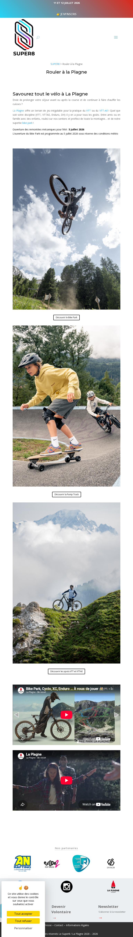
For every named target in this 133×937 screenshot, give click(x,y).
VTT (88, 110)
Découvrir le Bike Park (66, 317)
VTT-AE (103, 110)
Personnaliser (23, 928)
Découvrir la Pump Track (67, 494)
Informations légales (77, 925)
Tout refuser (23, 921)
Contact (58, 925)
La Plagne (18, 110)
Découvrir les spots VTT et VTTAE (66, 671)
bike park (27, 122)
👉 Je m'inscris (66, 14)
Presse (48, 925)
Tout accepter (23, 914)
